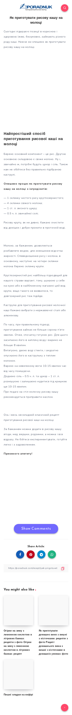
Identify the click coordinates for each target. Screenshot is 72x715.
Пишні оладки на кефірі (18, 695)
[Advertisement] (36, 89)
